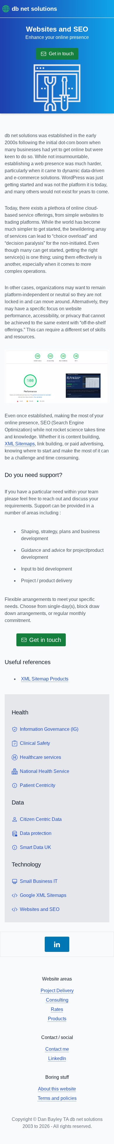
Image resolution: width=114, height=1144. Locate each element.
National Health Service (44, 771)
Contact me (57, 1049)
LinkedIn (57, 1058)
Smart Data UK (35, 847)
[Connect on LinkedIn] (57, 944)
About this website (57, 1088)
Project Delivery (57, 990)
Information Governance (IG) (49, 729)
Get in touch (61, 53)
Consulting (57, 999)
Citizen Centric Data (41, 819)
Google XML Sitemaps (43, 895)
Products (57, 1018)
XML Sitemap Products (44, 678)
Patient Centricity (37, 785)
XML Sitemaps (20, 443)
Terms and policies (57, 1098)
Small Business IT (39, 881)
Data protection (35, 833)
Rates (57, 1009)
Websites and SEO (39, 909)
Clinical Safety (35, 743)
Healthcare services (40, 757)
